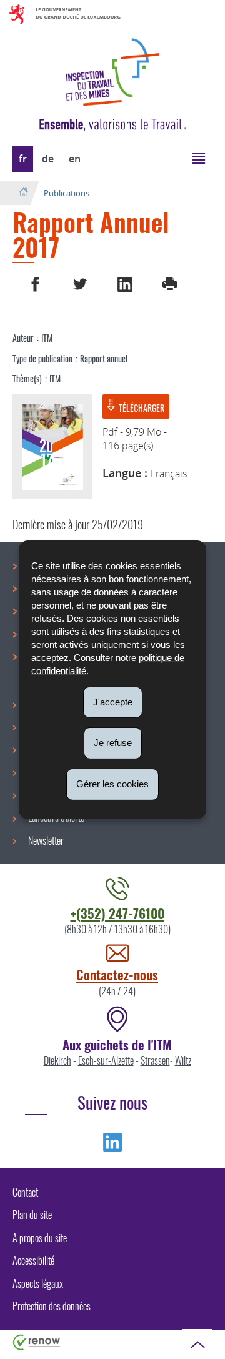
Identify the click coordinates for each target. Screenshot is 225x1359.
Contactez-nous (117, 974)
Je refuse (113, 742)
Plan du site (32, 1214)
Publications (66, 193)
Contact (25, 1192)
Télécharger (141, 407)
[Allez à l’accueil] (23, 193)
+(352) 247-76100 (117, 913)
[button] (198, 158)
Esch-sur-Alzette (106, 1060)
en (75, 159)
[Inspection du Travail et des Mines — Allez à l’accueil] (112, 72)
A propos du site (39, 1237)
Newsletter (46, 840)
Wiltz (183, 1060)
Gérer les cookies (112, 784)
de (48, 159)
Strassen (155, 1060)
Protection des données (51, 1305)
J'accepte (112, 701)
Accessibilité (33, 1260)
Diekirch (57, 1060)
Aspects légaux (37, 1283)
